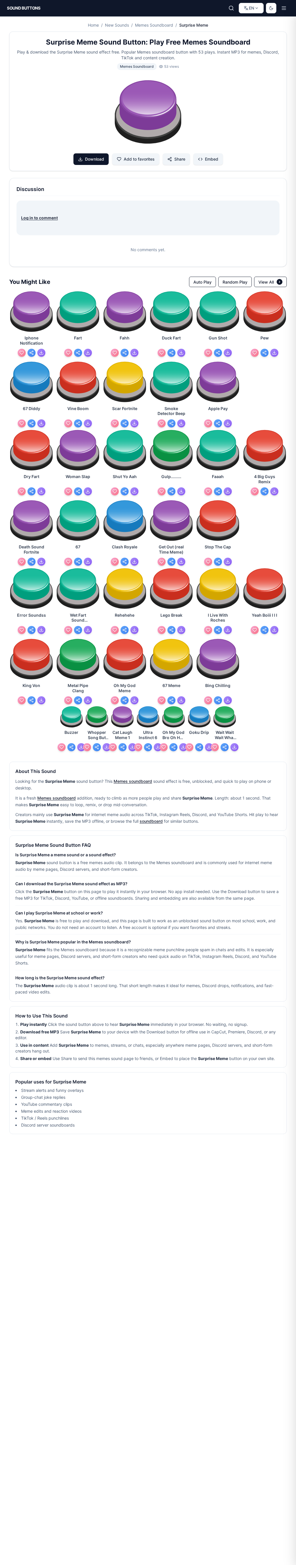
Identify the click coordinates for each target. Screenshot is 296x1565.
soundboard (151, 821)
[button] (148, 113)
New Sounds (117, 25)
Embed (211, 159)
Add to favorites (139, 159)
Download (94, 159)
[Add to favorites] (22, 353)
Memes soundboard (133, 781)
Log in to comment (39, 217)
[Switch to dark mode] (271, 8)
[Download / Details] (41, 353)
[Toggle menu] (284, 8)
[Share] (31, 353)
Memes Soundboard (154, 25)
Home (93, 25)
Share (179, 159)
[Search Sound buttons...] (231, 8)
